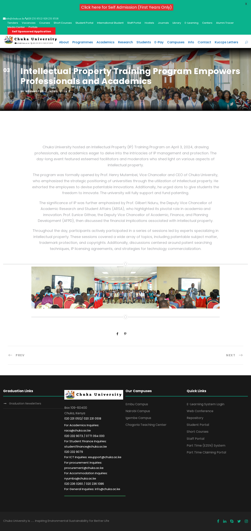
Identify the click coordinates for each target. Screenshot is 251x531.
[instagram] (246, 521)
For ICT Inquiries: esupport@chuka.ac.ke (92, 457)
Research (125, 42)
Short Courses (63, 23)
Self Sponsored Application (31, 31)
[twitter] (239, 521)
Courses (44, 23)
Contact (204, 42)
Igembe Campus (138, 418)
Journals (163, 23)
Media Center (16, 27)
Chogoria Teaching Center (146, 424)
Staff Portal (134, 23)
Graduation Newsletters (25, 403)
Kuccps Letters (226, 42)
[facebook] (218, 521)
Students (143, 42)
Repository (195, 418)
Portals (33, 27)
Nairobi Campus (138, 411)
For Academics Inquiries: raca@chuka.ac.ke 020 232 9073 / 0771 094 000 (84, 430)
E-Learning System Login (205, 404)
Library (177, 23)
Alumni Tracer (225, 23)
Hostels (149, 23)
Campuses (176, 42)
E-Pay (159, 42)
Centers (207, 23)
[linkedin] (224, 521)
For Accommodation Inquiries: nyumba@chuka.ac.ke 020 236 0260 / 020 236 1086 (85, 478)
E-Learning (191, 23)
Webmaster (34, 91)
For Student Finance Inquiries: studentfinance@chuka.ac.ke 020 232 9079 (85, 446)
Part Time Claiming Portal (206, 452)
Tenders (12, 23)
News (53, 91)
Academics (105, 42)
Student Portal (84, 23)
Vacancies (28, 23)
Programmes (82, 42)
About (64, 42)
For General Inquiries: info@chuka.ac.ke (92, 489)
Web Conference (200, 411)
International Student (110, 23)
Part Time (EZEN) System (206, 445)
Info (191, 42)
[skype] (231, 521)
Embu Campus (137, 404)
